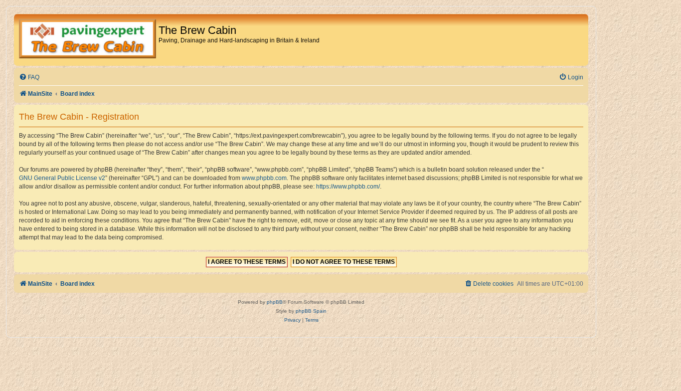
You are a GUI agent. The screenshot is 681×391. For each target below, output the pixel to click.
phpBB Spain (311, 311)
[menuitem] (29, 77)
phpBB (275, 302)
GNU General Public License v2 (62, 178)
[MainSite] (87, 39)
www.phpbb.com (264, 178)
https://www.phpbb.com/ (348, 186)
